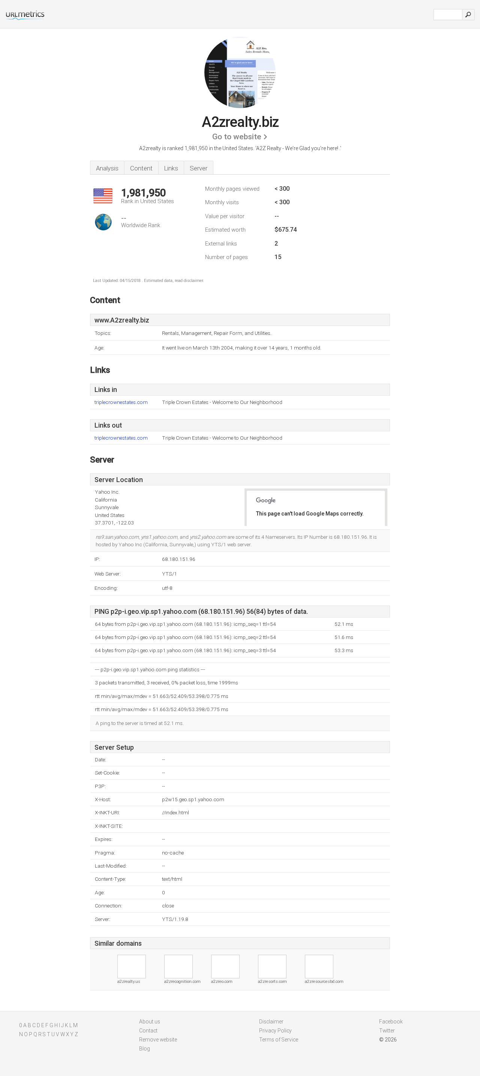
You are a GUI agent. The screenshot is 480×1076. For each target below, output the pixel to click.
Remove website (158, 1040)
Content (141, 168)
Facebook (391, 1022)
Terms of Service (278, 1040)
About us (149, 1022)
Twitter (387, 1031)
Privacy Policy (275, 1031)
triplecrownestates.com (121, 402)
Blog (144, 1049)
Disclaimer (271, 1022)
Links (171, 168)
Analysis (107, 168)
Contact (148, 1031)
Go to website (236, 136)
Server (198, 168)
